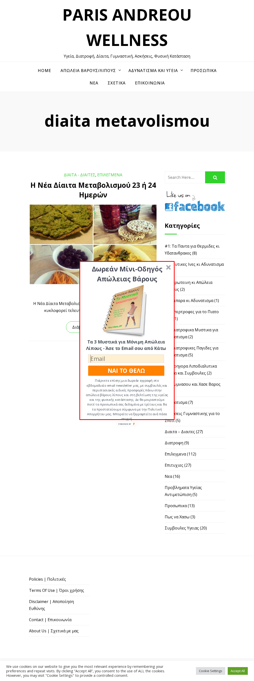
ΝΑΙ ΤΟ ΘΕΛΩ (126, 371)
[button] (127, 274)
